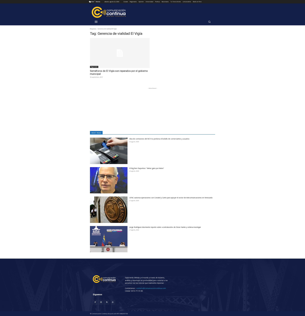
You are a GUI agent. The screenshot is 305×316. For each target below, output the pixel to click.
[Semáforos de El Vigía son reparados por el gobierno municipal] (120, 53)
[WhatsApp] (112, 302)
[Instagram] (101, 302)
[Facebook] (95, 302)
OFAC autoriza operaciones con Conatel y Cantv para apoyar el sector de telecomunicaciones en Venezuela (170, 198)
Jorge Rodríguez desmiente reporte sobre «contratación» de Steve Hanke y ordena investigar (165, 227)
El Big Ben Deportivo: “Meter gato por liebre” (147, 168)
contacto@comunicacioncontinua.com (151, 288)
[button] (209, 22)
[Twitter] (106, 302)
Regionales (94, 67)
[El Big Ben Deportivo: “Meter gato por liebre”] (108, 180)
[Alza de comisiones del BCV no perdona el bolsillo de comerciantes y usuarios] (108, 151)
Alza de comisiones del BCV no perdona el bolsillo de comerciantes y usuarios (159, 139)
